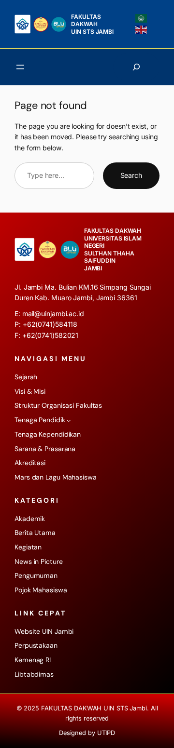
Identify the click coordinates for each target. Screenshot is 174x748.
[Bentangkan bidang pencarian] (136, 66)
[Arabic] (141, 18)
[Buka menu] (20, 67)
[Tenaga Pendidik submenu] (69, 420)
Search (131, 175)
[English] (141, 29)
